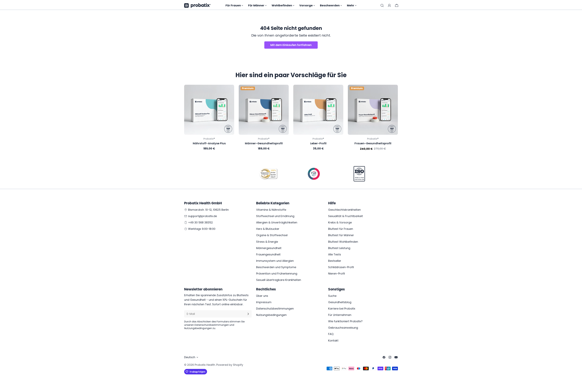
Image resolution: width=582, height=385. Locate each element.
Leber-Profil (318, 143)
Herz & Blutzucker (267, 229)
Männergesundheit (268, 248)
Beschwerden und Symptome (276, 267)
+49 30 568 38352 (200, 222)
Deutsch (189, 357)
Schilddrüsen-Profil (341, 267)
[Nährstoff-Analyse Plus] (209, 110)
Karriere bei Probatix (341, 308)
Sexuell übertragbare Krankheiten (278, 280)
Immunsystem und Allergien (275, 261)
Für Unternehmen (339, 315)
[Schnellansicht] (229, 91)
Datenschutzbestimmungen (275, 308)
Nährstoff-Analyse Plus (209, 143)
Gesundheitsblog (339, 302)
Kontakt (333, 340)
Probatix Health (205, 365)
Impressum (263, 302)
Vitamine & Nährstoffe (271, 210)
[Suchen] (382, 5)
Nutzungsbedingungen (271, 315)
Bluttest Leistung (339, 248)
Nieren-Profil (336, 273)
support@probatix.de (202, 216)
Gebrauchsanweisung (343, 328)
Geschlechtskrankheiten (344, 210)
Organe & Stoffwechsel (272, 235)
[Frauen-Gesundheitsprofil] (373, 110)
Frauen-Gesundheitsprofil (373, 143)
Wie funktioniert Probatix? (345, 321)
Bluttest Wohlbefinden (343, 242)
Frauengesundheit (268, 254)
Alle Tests (334, 254)
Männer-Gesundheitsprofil (264, 143)
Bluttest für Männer (341, 235)
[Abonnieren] (248, 314)
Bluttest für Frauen (340, 229)
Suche (332, 296)
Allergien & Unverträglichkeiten (276, 222)
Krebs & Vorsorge (340, 222)
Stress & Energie (267, 242)
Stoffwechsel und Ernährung (275, 216)
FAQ (330, 334)
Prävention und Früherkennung (276, 273)
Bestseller (334, 261)
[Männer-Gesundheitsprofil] (264, 110)
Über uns (262, 296)
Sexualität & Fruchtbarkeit (345, 216)
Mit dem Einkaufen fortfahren (291, 45)
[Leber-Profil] (318, 110)
